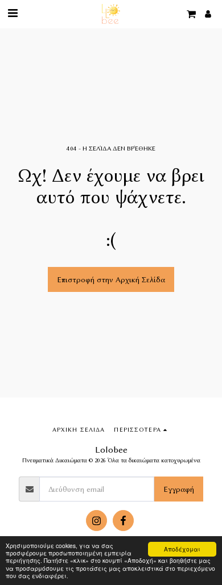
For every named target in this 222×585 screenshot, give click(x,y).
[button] (12, 13)
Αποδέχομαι (182, 549)
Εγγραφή (178, 489)
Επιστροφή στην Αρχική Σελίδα (111, 279)
